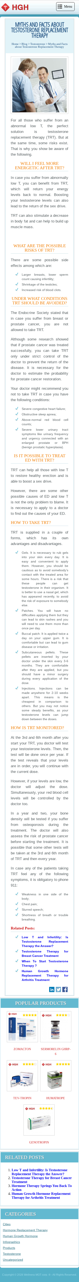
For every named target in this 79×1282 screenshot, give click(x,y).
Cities (7, 1224)
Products (9, 1248)
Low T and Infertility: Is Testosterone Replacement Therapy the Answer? (45, 941)
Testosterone (12, 1254)
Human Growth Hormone (20, 1236)
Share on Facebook (65, 989)
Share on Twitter (58, 989)
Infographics (11, 1242)
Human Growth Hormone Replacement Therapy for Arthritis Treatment (45, 975)
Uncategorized (13, 1259)
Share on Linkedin (51, 989)
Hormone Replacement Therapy (25, 1230)
